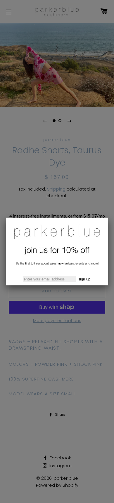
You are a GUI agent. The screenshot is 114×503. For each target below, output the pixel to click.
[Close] (108, 217)
